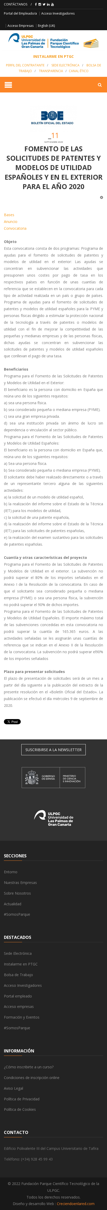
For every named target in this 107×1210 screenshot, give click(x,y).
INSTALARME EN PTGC (53, 56)
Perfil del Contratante (25, 65)
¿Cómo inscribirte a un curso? (29, 1066)
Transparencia (51, 71)
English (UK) (46, 25)
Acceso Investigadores (58, 13)
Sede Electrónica (65, 65)
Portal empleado (18, 996)
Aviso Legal (13, 1088)
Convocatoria (15, 228)
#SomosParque (17, 914)
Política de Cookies (20, 1109)
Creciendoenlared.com (76, 1203)
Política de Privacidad (21, 1098)
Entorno (10, 871)
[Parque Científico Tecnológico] (53, 41)
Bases (9, 214)
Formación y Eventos (21, 1017)
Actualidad (12, 903)
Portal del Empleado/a (20, 13)
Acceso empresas (19, 1006)
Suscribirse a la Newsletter (53, 749)
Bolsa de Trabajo (18, 974)
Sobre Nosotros (17, 893)
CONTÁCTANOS (15, 4)
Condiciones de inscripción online (31, 1077)
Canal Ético (79, 71)
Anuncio (10, 221)
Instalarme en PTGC (21, 964)
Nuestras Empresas (20, 882)
